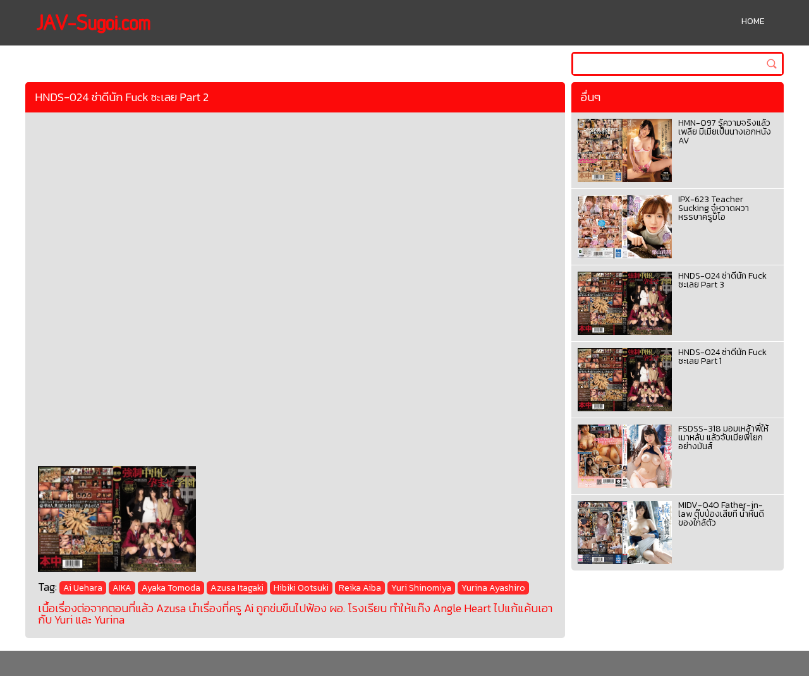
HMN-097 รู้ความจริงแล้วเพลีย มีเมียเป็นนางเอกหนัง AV (724, 131)
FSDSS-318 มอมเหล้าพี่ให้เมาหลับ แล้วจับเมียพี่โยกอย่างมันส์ (723, 437)
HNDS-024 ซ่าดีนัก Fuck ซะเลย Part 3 (722, 280)
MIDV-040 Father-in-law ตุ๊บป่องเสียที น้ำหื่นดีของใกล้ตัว (721, 513)
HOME (753, 21)
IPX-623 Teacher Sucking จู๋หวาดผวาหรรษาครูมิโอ (713, 208)
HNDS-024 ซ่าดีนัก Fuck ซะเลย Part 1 (722, 357)
